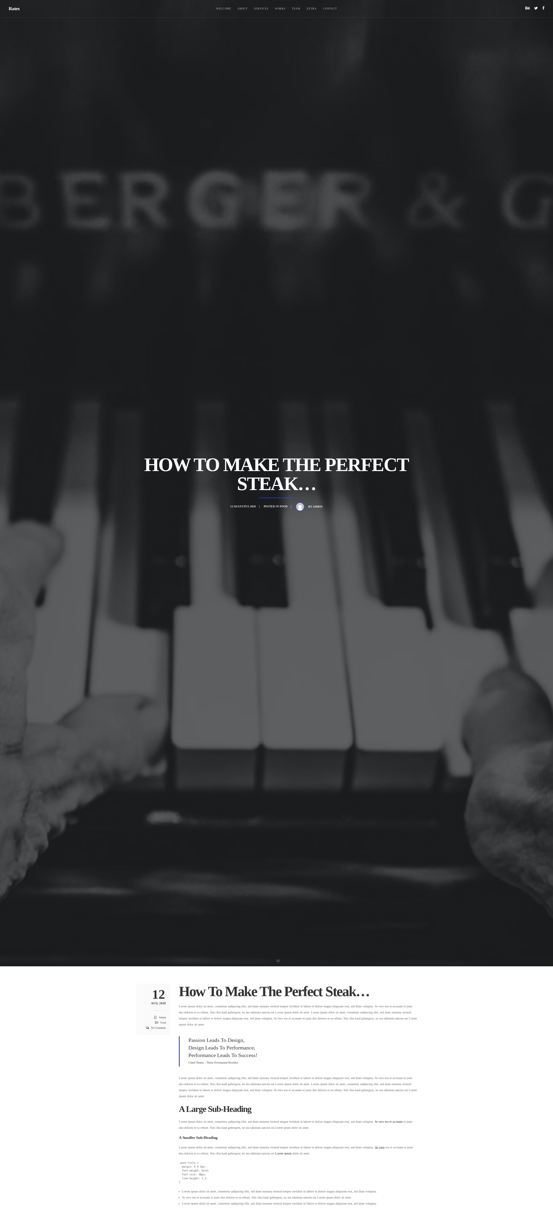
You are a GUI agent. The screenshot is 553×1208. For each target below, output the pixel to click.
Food (284, 506)
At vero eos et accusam (389, 1121)
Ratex (14, 8)
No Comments (158, 1027)
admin (318, 506)
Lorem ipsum (283, 1153)
